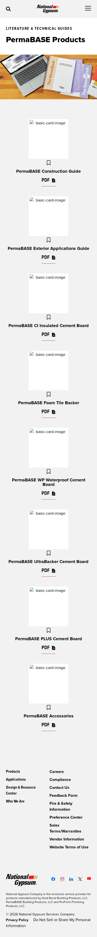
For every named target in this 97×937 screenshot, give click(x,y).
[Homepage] (48, 9)
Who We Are (15, 801)
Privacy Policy (17, 920)
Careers (56, 771)
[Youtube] (89, 878)
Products (13, 771)
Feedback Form (63, 795)
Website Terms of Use (69, 847)
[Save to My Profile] (48, 163)
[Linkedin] (71, 879)
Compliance (60, 779)
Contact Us (59, 787)
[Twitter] (80, 879)
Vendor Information (66, 839)
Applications (16, 779)
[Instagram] (62, 879)
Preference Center (66, 817)
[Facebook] (53, 879)
